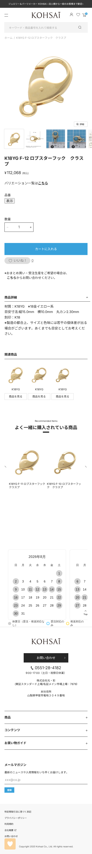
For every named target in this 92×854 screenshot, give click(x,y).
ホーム (8, 37)
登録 (9, 790)
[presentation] (6, 468)
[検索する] (82, 27)
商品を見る (15, 396)
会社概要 (9, 830)
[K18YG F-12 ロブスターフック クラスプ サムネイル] (14, 139)
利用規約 (8, 824)
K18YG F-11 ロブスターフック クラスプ (27, 485)
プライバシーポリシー (15, 818)
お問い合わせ (46, 658)
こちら (43, 183)
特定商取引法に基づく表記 (17, 811)
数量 (7, 219)
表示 (9, 201)
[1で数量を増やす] (30, 227)
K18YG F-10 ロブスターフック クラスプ (64, 485)
